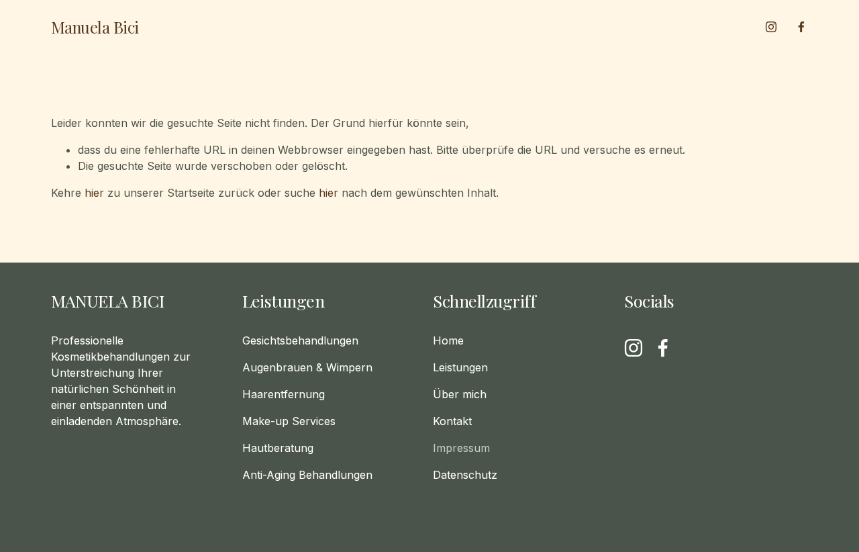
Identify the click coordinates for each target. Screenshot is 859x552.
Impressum (461, 448)
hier (94, 192)
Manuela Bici (95, 27)
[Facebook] (801, 27)
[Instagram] (771, 27)
